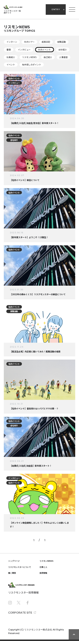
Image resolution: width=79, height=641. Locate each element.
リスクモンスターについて (19, 567)
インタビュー (24, 49)
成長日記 (46, 41)
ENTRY (56, 9)
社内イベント (44, 49)
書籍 (9, 49)
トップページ (14, 561)
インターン (12, 41)
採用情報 (43, 573)
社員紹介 (11, 57)
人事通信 (63, 57)
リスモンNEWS (29, 57)
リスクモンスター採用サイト (12, 12)
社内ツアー (29, 41)
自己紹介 (48, 57)
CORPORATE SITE (20, 612)
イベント (11, 64)
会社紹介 (62, 49)
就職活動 (61, 41)
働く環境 (12, 573)
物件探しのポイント (31, 64)
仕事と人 (43, 567)
